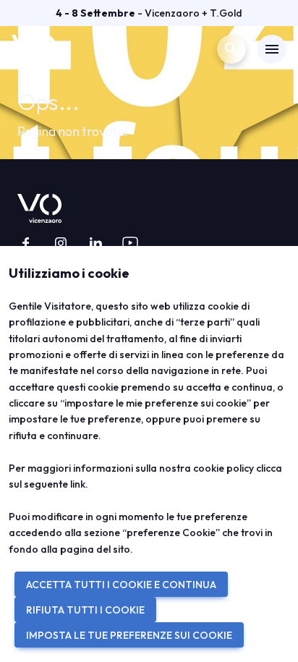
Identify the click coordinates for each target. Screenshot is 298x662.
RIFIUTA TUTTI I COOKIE (85, 609)
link (77, 484)
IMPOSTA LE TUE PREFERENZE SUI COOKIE (129, 635)
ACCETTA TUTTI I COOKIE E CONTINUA (121, 584)
